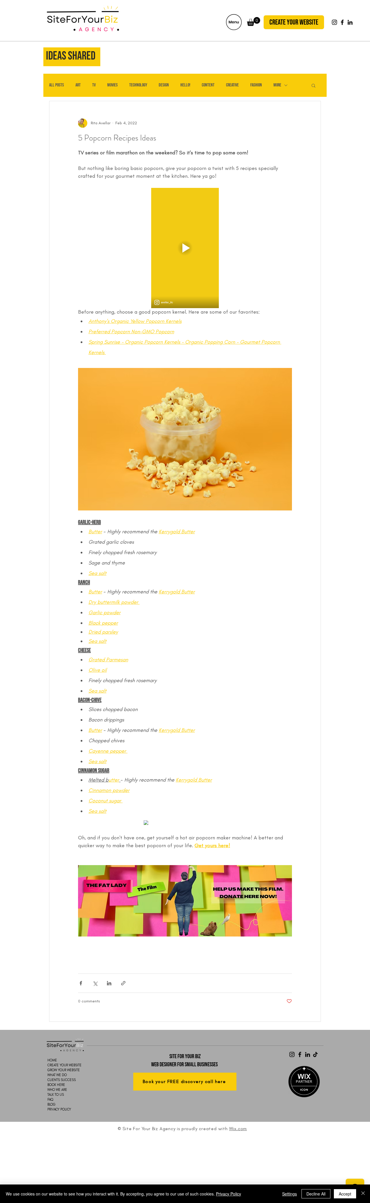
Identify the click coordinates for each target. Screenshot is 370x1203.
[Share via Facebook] (81, 983)
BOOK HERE (56, 1085)
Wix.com (238, 1128)
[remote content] (185, 823)
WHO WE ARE (57, 1090)
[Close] (363, 1193)
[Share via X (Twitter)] (95, 983)
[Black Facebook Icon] (342, 22)
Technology (138, 85)
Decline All (315, 1194)
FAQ (50, 1099)
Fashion (256, 85)
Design (164, 85)
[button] (234, 22)
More (277, 85)
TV (94, 85)
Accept (345, 1194)
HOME (52, 1060)
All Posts (56, 85)
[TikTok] (315, 1054)
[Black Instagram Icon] (334, 22)
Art (78, 85)
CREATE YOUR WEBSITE (58, 1065)
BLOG (51, 1104)
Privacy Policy (228, 1194)
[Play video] (185, 248)
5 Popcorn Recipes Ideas (117, 138)
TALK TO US (55, 1095)
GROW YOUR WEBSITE (58, 1070)
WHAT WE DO (57, 1075)
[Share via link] (123, 983)
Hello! (185, 85)
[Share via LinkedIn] (109, 983)
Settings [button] (289, 1194)
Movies (112, 85)
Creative (232, 85)
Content (208, 85)
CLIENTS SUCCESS (58, 1080)
